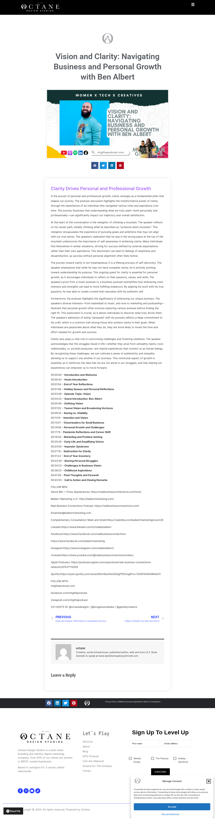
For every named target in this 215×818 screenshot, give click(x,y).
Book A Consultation (152, 701)
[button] (208, 781)
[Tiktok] (37, 790)
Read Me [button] (15, 811)
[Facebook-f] (20, 790)
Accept (172, 806)
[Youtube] (31, 790)
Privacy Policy (111, 701)
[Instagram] (26, 790)
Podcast (50, 27)
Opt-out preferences (170, 814)
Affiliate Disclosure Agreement (130, 701)
